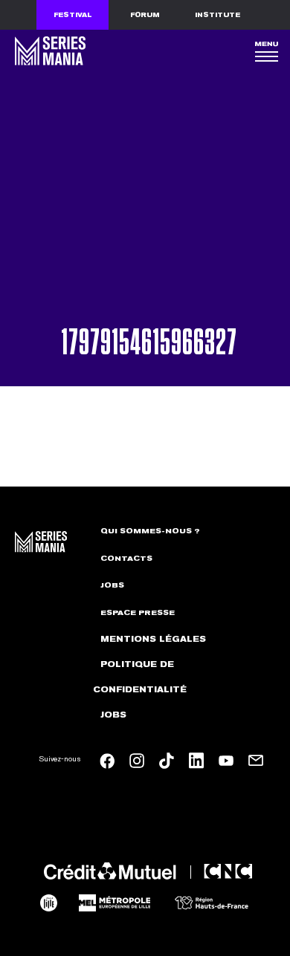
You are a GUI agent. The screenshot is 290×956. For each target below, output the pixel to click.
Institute (217, 15)
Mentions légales (153, 639)
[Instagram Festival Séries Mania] (136, 761)
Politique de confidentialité (140, 677)
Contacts (126, 558)
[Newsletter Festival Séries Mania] (255, 760)
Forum (145, 15)
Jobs (112, 585)
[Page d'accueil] (48, 51)
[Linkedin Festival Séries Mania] (196, 760)
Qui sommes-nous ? (150, 531)
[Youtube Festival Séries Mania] (226, 760)
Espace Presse (137, 612)
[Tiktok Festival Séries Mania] (166, 761)
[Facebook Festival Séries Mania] (107, 761)
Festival (73, 15)
